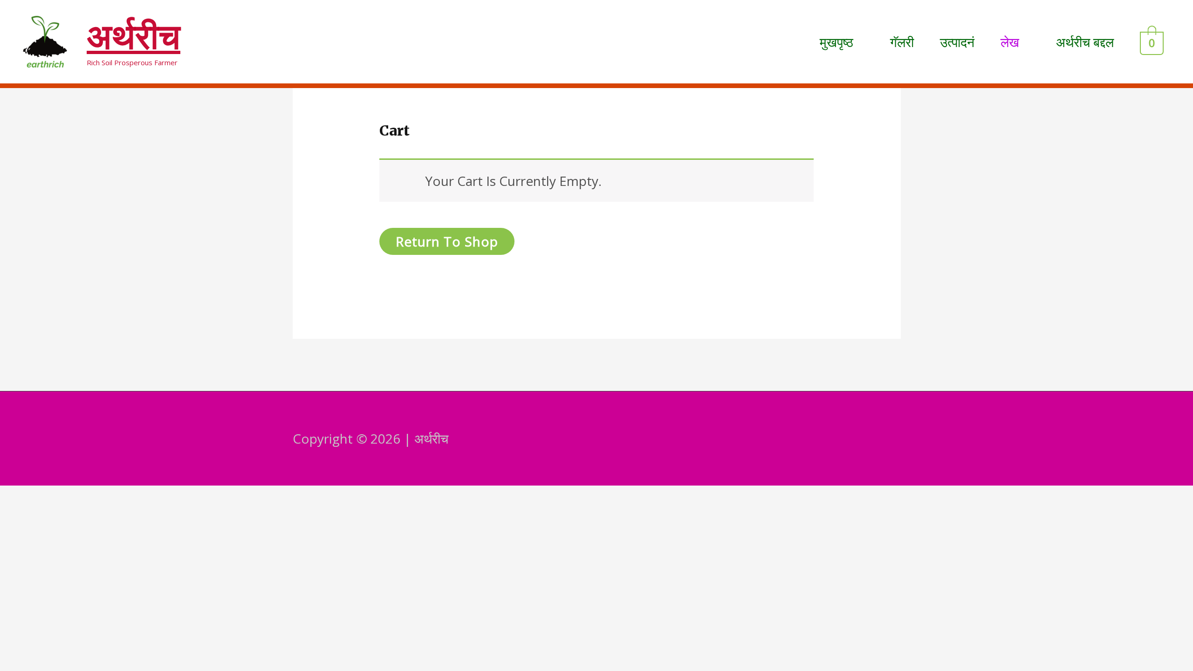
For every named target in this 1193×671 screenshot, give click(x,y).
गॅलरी (902, 42)
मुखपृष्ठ (836, 42)
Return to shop (447, 241)
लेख (1010, 42)
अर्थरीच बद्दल (1085, 42)
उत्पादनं (957, 42)
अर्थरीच (133, 36)
